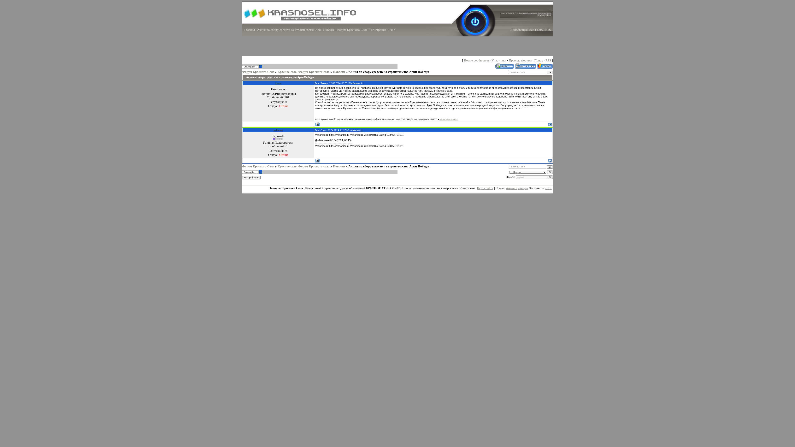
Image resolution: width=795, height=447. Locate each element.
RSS (548, 29)
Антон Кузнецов (517, 188)
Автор (278, 83)
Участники (498, 60)
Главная (249, 29)
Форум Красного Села (258, 71)
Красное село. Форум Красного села (304, 71)
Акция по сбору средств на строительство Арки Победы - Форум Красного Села (312, 29)
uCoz (548, 188)
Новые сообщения (476, 60)
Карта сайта (485, 188)
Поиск (538, 60)
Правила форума (520, 60)
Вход (391, 29)
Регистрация (377, 29)
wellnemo (278, 130)
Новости (339, 71)
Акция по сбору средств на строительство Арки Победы (388, 71)
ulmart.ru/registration (449, 119)
